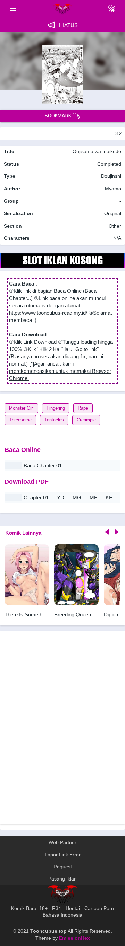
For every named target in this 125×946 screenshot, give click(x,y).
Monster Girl (21, 408)
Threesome (20, 419)
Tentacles (54, 419)
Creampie (86, 419)
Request (62, 866)
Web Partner (62, 842)
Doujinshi (111, 176)
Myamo (113, 188)
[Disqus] (62, 730)
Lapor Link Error (63, 854)
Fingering (56, 408)
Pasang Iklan (62, 879)
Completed (109, 164)
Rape (83, 408)
